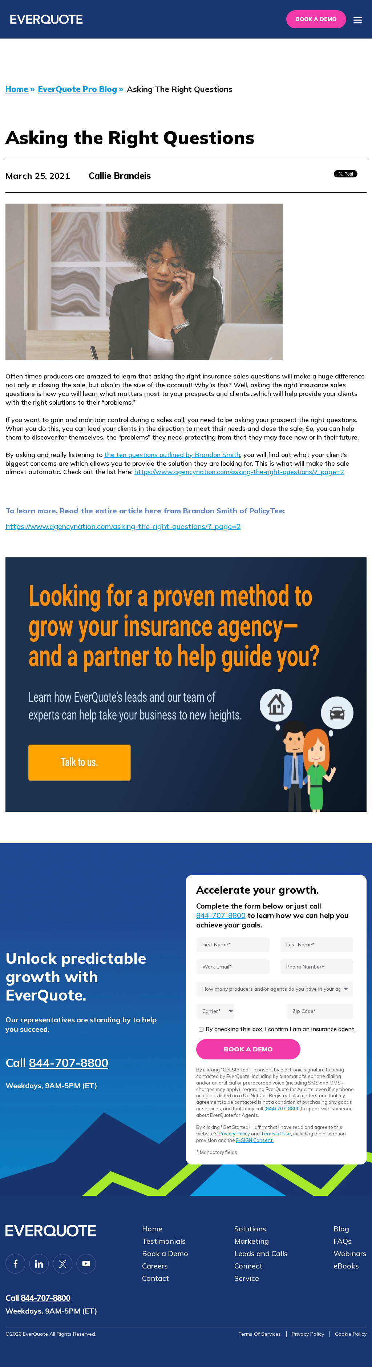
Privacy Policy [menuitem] (308, 1334)
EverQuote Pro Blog (77, 89)
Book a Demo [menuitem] (165, 1254)
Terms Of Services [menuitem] (259, 1334)
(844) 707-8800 (282, 1108)
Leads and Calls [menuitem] (261, 1254)
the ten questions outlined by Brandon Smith (172, 454)
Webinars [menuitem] (350, 1254)
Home (16, 89)
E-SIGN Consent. (255, 1140)
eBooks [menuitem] (346, 1266)
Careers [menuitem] (155, 1266)
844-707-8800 (68, 1063)
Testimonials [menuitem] (164, 1241)
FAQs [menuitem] (342, 1241)
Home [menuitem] (152, 1229)
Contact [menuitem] (155, 1278)
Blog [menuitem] (341, 1229)
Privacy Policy (234, 1134)
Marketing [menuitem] (251, 1241)
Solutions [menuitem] (250, 1229)
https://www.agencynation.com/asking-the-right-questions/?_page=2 (239, 472)
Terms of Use (276, 1134)
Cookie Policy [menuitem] (351, 1334)
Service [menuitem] (246, 1278)
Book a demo (316, 19)
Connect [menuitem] (248, 1266)
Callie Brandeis (120, 175)
